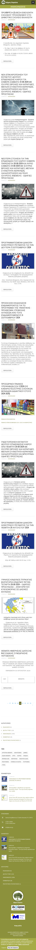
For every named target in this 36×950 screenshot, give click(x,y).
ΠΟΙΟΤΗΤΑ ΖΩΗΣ (23, 758)
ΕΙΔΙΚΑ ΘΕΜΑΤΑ (6, 755)
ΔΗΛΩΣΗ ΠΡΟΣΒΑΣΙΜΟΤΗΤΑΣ (18, 934)
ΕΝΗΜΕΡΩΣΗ (6, 737)
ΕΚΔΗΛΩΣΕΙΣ (6, 727)
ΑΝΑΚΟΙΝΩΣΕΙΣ (11, 19)
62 (22, 703)
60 (18, 703)
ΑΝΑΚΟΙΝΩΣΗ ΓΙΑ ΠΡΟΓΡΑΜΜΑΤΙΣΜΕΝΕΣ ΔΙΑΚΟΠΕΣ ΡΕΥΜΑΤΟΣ (20, 779)
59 (15, 703)
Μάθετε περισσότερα (23, 944)
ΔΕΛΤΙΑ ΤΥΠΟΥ (7, 730)
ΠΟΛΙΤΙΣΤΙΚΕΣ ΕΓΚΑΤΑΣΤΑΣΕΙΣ (11, 740)
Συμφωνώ (4, 947)
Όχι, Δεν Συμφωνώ (13, 947)
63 (25, 703)
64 (28, 703)
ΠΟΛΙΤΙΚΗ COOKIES (18, 935)
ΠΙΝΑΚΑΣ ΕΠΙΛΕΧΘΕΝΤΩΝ (8, 419)
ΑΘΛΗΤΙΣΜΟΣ (17, 752)
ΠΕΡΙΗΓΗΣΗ (14, 758)
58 (12, 703)
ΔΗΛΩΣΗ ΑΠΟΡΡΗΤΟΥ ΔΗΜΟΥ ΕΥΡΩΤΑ (18, 932)
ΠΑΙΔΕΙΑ (25, 755)
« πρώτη (4, 703)
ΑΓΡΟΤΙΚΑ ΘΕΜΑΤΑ (7, 752)
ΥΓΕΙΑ (3, 764)
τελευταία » (5, 708)
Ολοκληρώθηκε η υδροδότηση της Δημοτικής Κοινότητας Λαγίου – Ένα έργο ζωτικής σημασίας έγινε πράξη (21, 789)
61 (20, 703)
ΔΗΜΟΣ (25, 752)
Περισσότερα (7, 61)
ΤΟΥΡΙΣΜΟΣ (26, 761)
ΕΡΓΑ (13, 755)
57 (10, 703)
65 (30, 703)
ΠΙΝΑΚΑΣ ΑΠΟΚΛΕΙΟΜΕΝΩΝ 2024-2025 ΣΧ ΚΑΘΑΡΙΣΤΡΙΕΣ (16, 422)
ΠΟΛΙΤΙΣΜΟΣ (5, 761)
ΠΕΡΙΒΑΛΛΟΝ (5, 758)
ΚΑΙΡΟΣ (19, 755)
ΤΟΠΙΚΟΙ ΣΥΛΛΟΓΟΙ (16, 761)
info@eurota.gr (9, 827)
